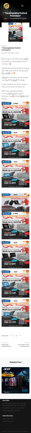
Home (5, 18)
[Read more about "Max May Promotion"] (15, 380)
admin (5, 53)
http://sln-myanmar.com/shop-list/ (13, 87)
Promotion (4, 46)
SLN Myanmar (14, 431)
